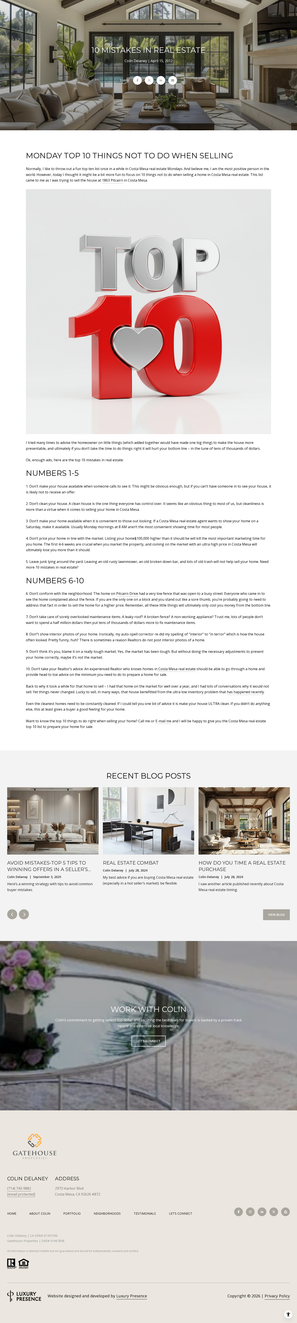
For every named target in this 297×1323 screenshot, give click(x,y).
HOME (11, 1213)
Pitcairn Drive (127, 593)
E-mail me (163, 721)
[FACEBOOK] (238, 1211)
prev (12, 914)
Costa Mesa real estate (177, 668)
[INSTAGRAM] (250, 1211)
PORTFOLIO (72, 1213)
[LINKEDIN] (262, 1211)
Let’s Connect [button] (148, 1041)
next (24, 914)
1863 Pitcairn (112, 180)
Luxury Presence (131, 1295)
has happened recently (245, 692)
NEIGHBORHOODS (107, 1213)
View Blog (276, 915)
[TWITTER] (273, 1211)
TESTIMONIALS (145, 1213)
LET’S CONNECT (180, 1214)
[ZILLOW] (285, 1211)
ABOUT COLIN (39, 1213)
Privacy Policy (277, 1295)
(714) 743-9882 (19, 1188)
